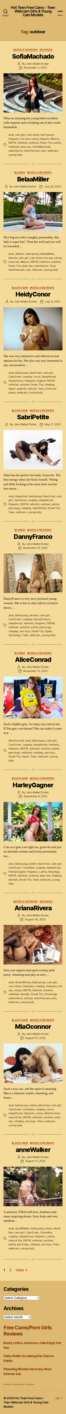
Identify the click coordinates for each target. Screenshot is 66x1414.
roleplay (49, 384)
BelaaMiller (33, 179)
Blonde (19, 172)
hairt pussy (47, 134)
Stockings (14, 635)
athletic (20, 253)
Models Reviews (25, 49)
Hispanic (13, 138)
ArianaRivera (33, 908)
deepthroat (49, 376)
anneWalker (33, 1150)
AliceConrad (33, 659)
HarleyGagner (33, 785)
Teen (52, 265)
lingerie (44, 138)
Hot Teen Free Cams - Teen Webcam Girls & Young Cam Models (33, 11)
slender (13, 879)
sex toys (25, 631)
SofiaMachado (33, 56)
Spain (11, 388)
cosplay (27, 376)
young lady (15, 154)
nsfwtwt (22, 142)
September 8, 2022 (35, 796)
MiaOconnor (33, 1026)
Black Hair (20, 287)
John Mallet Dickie (37, 63)
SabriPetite (33, 417)
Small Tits (54, 508)
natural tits (15, 1117)
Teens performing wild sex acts (18, 1384)
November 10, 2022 (35, 671)
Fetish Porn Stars (7, 1384)
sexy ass (25, 146)
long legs (54, 871)
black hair (35, 372)
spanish (21, 388)
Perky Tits (46, 142)
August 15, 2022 (35, 1161)
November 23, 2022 (35, 547)
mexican (13, 261)
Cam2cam (14, 376)
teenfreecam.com (35, 150)
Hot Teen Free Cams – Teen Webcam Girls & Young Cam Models (26, 1402)
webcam (53, 150)
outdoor (33, 142)
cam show (33, 134)
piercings (14, 508)
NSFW (12, 142)
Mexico (55, 138)
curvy (36, 376)
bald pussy (32, 253)
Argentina (21, 496)
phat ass (27, 265)
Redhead (46, 49)
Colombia (28, 867)
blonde (12, 258)
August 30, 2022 (35, 919)
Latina (34, 138)
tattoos (32, 388)
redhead (13, 146)
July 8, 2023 (52, 301)
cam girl (20, 134)
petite (57, 142)
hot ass (24, 138)
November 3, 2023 (35, 67)
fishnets (29, 623)
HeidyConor (32, 294)
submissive (15, 150)
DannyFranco (33, 536)
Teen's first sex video (30, 1384)
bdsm (33, 863)
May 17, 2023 (53, 424)
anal (11, 134)
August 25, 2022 (35, 1038)
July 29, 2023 (52, 186)
